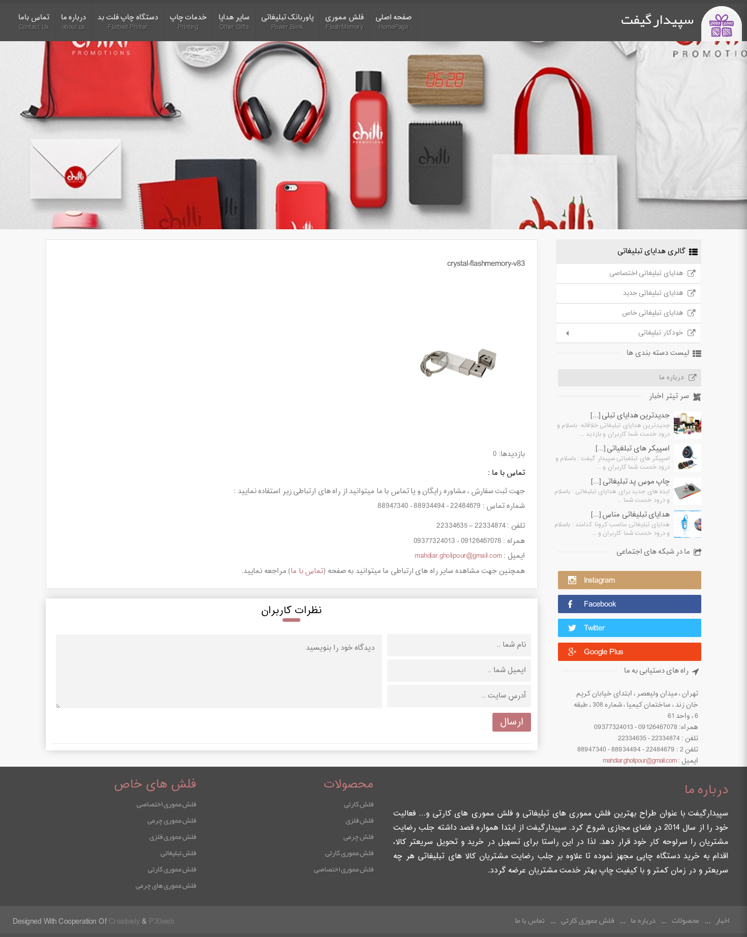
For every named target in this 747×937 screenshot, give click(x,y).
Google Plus (603, 652)
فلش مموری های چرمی (166, 885)
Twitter (594, 629)
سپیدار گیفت (657, 19)
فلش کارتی (359, 804)
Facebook (600, 605)
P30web (161, 922)
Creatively (124, 922)
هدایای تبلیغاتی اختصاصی (646, 273)
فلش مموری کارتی (349, 852)
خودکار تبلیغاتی (660, 333)
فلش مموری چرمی (171, 820)
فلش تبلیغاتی (178, 852)
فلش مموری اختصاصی (344, 869)
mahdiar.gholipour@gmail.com (639, 761)
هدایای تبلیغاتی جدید (653, 293)
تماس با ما (307, 571)
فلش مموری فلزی (172, 836)
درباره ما (671, 377)
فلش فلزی (360, 820)
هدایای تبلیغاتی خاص (652, 313)
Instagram (599, 581)
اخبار (722, 920)
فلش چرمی (359, 836)
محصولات (685, 920)
